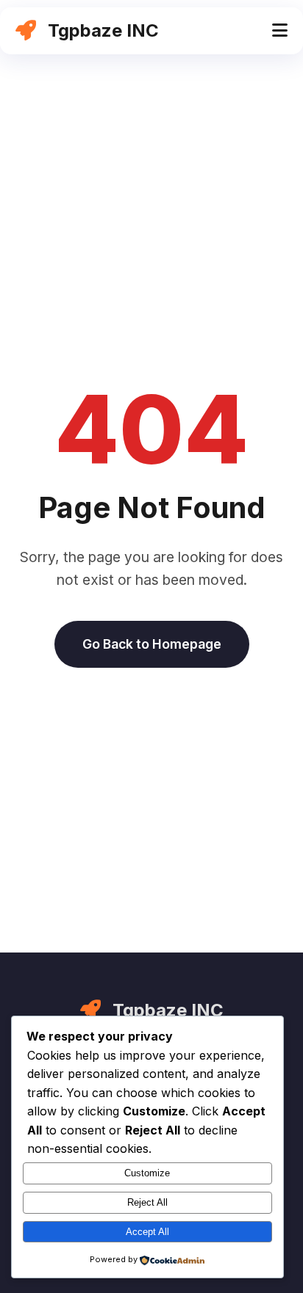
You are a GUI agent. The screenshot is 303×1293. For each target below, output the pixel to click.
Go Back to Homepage (151, 644)
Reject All (147, 1202)
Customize (147, 1173)
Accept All (147, 1231)
